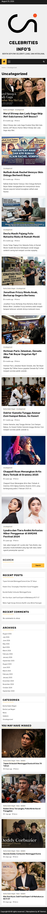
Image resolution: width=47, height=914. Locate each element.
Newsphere (30, 912)
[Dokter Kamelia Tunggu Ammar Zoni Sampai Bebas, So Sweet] (23, 391)
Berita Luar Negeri (8, 109)
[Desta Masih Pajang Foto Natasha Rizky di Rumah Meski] (23, 212)
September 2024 (8, 691)
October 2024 (7, 687)
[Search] (43, 62)
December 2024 (8, 681)
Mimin (18, 121)
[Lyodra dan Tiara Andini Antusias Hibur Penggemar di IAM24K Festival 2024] (23, 509)
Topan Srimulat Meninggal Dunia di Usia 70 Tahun (20, 581)
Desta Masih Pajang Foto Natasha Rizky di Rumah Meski (21, 235)
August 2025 (7, 664)
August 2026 (7, 634)
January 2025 (7, 677)
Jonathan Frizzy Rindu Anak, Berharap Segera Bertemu (20, 294)
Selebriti (5, 716)
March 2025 (7, 671)
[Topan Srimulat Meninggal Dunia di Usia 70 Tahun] (23, 743)
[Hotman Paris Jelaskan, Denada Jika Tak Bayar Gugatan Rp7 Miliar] (23, 329)
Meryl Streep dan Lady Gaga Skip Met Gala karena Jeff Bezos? (23, 115)
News (5, 713)
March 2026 (7, 650)
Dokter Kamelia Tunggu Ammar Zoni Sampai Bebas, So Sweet (21, 414)
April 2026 (6, 647)
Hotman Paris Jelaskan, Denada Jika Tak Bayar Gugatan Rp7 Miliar (22, 354)
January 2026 (7, 657)
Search (8, 559)
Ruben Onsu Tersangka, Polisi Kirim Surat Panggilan (20, 587)
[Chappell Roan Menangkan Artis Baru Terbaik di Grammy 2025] (23, 450)
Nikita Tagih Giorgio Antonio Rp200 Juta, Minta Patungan (22, 603)
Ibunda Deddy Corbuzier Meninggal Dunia (17, 592)
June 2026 (6, 640)
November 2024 (8, 684)
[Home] (4, 61)
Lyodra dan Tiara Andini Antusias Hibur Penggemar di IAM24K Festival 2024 (23, 533)
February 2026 (8, 654)
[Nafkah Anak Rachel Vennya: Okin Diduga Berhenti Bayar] (23, 151)
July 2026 (6, 637)
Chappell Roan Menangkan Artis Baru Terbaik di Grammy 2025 (22, 473)
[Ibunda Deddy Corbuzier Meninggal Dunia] (23, 833)
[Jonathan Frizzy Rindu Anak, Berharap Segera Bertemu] (23, 271)
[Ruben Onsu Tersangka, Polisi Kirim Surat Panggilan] (23, 788)
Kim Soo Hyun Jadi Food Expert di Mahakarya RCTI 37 (21, 597)
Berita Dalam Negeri (9, 288)
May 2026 (6, 644)
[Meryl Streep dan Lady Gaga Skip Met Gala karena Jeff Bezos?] (23, 92)
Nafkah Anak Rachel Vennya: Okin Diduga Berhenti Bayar (23, 174)
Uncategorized (19, 109)
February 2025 (8, 674)
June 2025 (6, 667)
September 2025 (8, 661)
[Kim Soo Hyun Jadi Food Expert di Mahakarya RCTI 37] (23, 876)
